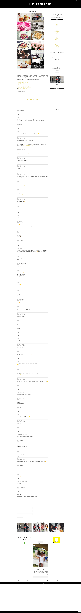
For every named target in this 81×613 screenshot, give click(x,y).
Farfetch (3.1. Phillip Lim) (57, 31)
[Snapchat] (36, 99)
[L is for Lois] (40, 3)
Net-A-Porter (57, 46)
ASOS (57, 32)
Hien (20, 451)
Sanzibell (20, 124)
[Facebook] (76, 1)
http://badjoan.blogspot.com (21, 333)
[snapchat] (28, 537)
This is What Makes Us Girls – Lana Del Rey (24, 88)
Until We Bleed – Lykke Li (21, 81)
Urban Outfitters (57, 39)
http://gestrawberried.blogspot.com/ (22, 185)
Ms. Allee (20, 320)
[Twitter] (71, 1)
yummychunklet (21, 313)
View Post (40, 576)
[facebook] (22, 537)
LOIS (20, 231)
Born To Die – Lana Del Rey (21, 83)
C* (19, 385)
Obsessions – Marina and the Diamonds (23, 82)
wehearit (19, 69)
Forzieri (57, 30)
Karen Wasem (21, 465)
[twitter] (18, 537)
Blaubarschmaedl (22, 149)
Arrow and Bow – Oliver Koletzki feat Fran (24, 86)
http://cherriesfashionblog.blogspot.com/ (23, 470)
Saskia (20, 306)
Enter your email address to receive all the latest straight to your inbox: (40, 537)
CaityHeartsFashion (22, 487)
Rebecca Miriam (21, 398)
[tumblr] (37, 99)
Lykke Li (35, 102)
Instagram (31, 580)
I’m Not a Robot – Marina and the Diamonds (24, 87)
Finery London (57, 33)
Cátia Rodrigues (21, 110)
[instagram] (20, 537)
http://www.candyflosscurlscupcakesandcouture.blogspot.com (26, 141)
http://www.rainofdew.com (21, 169)
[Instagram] (72, 1)
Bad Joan (20, 328)
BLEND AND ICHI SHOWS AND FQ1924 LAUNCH (24, 104)
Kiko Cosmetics (57, 29)
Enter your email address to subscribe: (57, 68)
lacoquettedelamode (22, 189)
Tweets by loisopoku (57, 105)
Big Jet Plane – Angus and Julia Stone (23, 84)
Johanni (20, 181)
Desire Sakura (21, 198)
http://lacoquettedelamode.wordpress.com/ (23, 194)
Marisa (20, 378)
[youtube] (30, 537)
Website (18, 512)
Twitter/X (21, 580)
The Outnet (57, 26)
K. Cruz (20, 173)
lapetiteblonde (21, 440)
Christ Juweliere (57, 47)
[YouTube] (75, 1)
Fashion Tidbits (21, 344)
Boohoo (57, 40)
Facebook (40, 580)
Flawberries (21, 221)
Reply (18, 114)
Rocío (20, 165)
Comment (18, 497)
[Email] (25, 539)
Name (18, 506)
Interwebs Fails (21, 420)
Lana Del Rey (32, 102)
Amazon (57, 24)
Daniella (20, 157)
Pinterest (50, 580)
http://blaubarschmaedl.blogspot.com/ (23, 153)
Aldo (57, 43)
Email (18, 509)
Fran (28, 102)
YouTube (60, 580)
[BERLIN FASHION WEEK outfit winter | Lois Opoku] (57, 79)
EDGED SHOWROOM (45, 104)
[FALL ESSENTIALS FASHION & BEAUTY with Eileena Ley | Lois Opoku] (56, 527)
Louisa (20, 407)
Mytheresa (57, 45)
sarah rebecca (21, 299)
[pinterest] (26, 537)
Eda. (20, 137)
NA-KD (57, 50)
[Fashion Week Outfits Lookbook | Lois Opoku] (40, 527)
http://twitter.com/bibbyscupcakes (28, 145)
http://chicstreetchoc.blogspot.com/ (34, 210)
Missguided (56, 38)
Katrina (20, 458)
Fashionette (56, 44)
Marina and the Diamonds (41, 102)
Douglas (57, 25)
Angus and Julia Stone (24, 102)
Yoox (57, 37)
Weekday (57, 36)
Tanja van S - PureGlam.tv (23, 369)
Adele (19, 102)
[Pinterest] (30, 99)
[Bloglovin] (34, 99)
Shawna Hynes (21, 351)
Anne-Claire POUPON (22, 263)
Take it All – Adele (20, 85)
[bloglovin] (24, 537)
